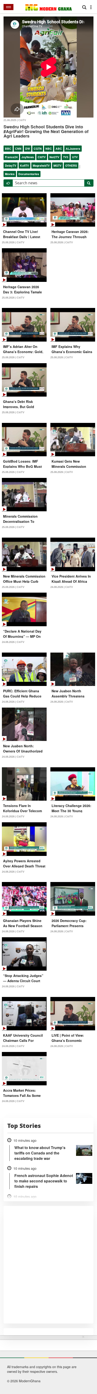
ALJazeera (73, 148)
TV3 (65, 157)
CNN (18, 148)
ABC (59, 148)
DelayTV (10, 165)
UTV (75, 157)
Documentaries (28, 174)
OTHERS (71, 165)
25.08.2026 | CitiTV (13, 242)
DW (27, 148)
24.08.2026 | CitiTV (61, 587)
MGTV (57, 165)
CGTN (38, 148)
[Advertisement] (47, 1363)
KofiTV (24, 165)
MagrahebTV (41, 165)
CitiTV (42, 157)
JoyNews (27, 157)
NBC (48, 148)
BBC (8, 148)
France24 (11, 157)
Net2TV (54, 157)
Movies (10, 174)
